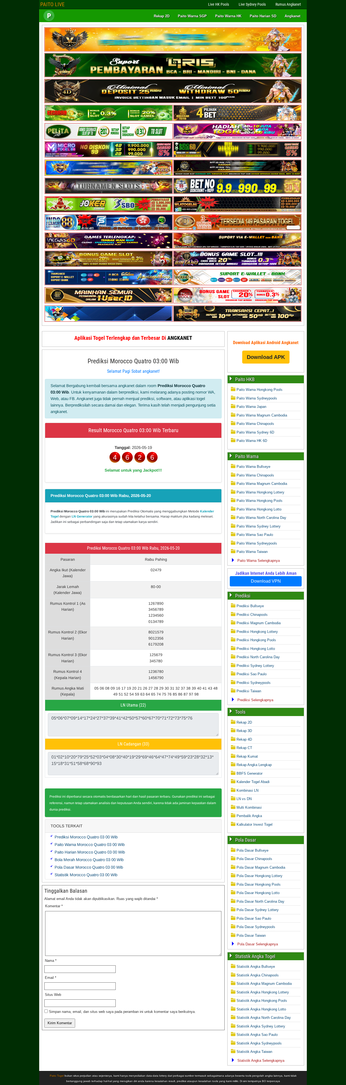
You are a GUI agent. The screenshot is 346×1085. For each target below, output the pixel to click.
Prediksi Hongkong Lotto (256, 649)
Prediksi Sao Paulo (252, 674)
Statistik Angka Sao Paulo (257, 1035)
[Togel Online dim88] (173, 76)
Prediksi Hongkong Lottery (257, 632)
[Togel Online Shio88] (237, 248)
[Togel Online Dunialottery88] (237, 229)
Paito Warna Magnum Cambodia (262, 415)
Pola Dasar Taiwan (251, 935)
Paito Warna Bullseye (253, 467)
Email (50, 978)
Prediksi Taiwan (249, 691)
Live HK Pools (218, 4)
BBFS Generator (249, 773)
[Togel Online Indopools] (237, 302)
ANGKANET (179, 338)
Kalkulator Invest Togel (254, 824)
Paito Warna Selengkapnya (258, 561)
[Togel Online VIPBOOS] (173, 50)
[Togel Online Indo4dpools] (109, 320)
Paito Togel (57, 1075)
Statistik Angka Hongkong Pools (262, 1001)
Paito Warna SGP (192, 16)
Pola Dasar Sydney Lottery (258, 910)
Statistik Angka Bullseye (256, 967)
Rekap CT (244, 748)
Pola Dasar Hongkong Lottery (259, 876)
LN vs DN (244, 799)
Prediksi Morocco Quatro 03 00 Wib (86, 837)
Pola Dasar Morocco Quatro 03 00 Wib (89, 867)
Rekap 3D (244, 731)
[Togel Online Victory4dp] (109, 175)
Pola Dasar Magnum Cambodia (261, 867)
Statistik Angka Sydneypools (259, 1043)
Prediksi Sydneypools (254, 683)
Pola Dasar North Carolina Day (260, 901)
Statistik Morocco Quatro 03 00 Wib (86, 874)
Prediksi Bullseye (250, 606)
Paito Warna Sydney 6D (255, 432)
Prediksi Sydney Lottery (255, 666)
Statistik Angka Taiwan (254, 1052)
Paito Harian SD (263, 16)
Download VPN (266, 581)
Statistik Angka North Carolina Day (264, 1018)
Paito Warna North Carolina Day (261, 518)
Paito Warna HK (228, 16)
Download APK (266, 357)
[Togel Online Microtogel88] (109, 156)
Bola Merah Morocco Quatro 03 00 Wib (89, 859)
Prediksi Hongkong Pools (256, 640)
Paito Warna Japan (251, 407)
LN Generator (82, 516)
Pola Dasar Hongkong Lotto (258, 893)
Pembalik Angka (249, 816)
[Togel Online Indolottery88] (109, 229)
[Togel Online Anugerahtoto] (109, 284)
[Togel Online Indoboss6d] (237, 156)
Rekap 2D (161, 16)
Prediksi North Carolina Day (258, 657)
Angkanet (292, 16)
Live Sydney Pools (252, 4)
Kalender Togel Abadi (253, 782)
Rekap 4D (244, 739)
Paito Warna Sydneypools (257, 398)
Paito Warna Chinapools (255, 424)
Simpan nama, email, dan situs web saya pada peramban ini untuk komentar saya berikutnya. (122, 1012)
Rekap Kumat (247, 756)
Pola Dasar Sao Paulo (254, 918)
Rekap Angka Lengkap (254, 765)
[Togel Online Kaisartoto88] (109, 211)
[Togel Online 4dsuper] (173, 102)
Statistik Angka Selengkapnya (260, 1061)
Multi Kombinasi (249, 807)
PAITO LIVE (52, 4)
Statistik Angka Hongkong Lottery (263, 992)
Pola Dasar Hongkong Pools (259, 884)
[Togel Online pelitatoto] (109, 138)
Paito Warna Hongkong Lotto (259, 509)
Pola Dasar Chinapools (254, 859)
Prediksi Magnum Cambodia (259, 623)
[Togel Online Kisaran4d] (109, 120)
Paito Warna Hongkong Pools (259, 390)
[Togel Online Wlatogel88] (237, 211)
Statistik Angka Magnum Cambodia (264, 984)
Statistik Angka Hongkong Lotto (261, 1009)
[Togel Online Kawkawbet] (109, 193)
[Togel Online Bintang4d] (237, 266)
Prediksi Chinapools (252, 615)
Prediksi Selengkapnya (255, 700)
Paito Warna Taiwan (252, 552)
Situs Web (53, 995)
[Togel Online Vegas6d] (109, 248)
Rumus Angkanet (288, 4)
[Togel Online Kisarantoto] (237, 120)
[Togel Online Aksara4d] (109, 266)
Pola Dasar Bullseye (252, 850)
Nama (50, 961)
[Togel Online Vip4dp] (237, 175)
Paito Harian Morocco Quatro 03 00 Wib (90, 852)
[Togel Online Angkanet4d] (237, 284)
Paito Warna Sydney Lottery (259, 526)
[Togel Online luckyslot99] (237, 193)
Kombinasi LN (247, 790)
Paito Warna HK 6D (252, 441)
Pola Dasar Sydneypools (256, 927)
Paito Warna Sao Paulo (255, 535)
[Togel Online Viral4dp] (237, 138)
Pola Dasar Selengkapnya (257, 944)
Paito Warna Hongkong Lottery (260, 492)
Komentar (54, 906)
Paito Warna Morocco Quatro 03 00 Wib (90, 844)
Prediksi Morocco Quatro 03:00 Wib (133, 361)
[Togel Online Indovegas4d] (237, 320)
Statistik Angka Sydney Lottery (261, 1026)
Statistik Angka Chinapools (258, 975)
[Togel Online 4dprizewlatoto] (109, 302)
